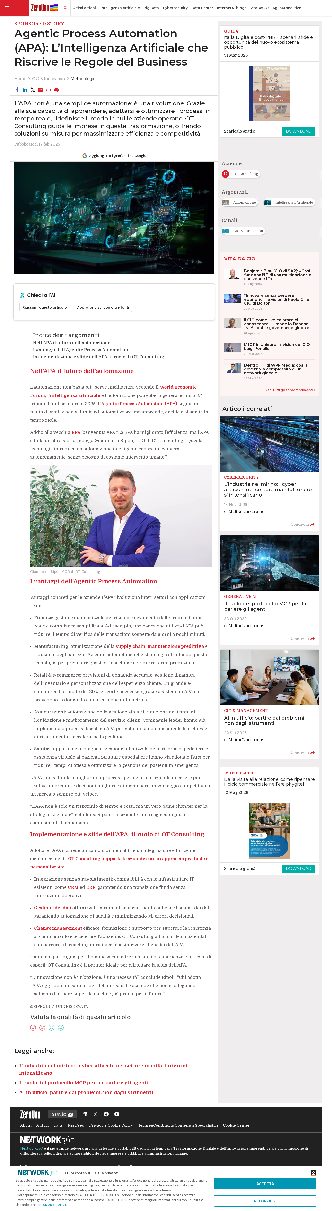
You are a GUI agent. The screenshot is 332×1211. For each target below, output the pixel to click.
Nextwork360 (31, 1148)
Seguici (59, 1114)
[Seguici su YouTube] (117, 1114)
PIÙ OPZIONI (265, 1201)
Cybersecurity (175, 8)
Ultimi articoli (85, 8)
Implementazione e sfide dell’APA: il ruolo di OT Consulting (98, 356)
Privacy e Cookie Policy (111, 1125)
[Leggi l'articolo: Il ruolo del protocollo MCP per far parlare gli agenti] (269, 590)
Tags (58, 1125)
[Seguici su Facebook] (106, 1114)
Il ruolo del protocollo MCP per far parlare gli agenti (84, 1083)
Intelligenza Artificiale (120, 8)
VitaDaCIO (259, 8)
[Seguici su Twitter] (95, 1114)
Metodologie (83, 79)
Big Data (151, 8)
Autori (42, 1125)
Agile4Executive (286, 8)
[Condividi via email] (41, 90)
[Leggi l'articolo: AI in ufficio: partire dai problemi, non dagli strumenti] (269, 704)
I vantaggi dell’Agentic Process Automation (80, 349)
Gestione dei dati (52, 907)
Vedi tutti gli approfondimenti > (290, 390)
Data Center (202, 8)
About (26, 1125)
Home (20, 79)
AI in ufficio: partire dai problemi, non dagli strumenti (86, 1092)
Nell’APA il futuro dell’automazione (71, 342)
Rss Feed (76, 1125)
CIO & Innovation (48, 79)
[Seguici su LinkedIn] (85, 1114)
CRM (73, 887)
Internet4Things (231, 8)
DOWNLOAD (298, 131)
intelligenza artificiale (75, 395)
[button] (14, 8)
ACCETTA (265, 1183)
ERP (90, 887)
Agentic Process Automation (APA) (139, 403)
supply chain (130, 646)
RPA (75, 432)
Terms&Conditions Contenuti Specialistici (178, 1125)
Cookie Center (236, 1125)
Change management (58, 928)
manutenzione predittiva (176, 646)
